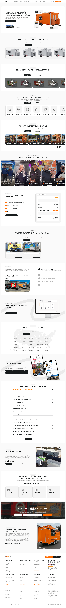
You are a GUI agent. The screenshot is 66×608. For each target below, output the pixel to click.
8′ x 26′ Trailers (8, 597)
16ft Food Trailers (8, 59)
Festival (8, 114)
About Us (7, 561)
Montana (15, 344)
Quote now (9, 543)
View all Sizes (7, 600)
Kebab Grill (36, 561)
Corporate (21, 561)
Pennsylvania (31, 347)
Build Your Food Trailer (10, 313)
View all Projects (36, 570)
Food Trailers (16, 1)
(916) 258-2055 (52, 590)
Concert (26, 114)
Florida (38, 338)
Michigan (23, 342)
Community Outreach (37, 583)
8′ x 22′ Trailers (7, 594)
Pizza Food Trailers (8, 578)
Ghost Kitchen (36, 578)
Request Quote (46, 514)
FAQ (6, 568)
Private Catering (36, 577)
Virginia (15, 350)
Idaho (23, 339)
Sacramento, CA (36, 592)
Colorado (15, 338)
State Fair (44, 114)
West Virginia (31, 350)
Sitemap (21, 568)
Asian (42, 143)
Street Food (35, 114)
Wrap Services (22, 564)
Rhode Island (39, 347)
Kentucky (23, 341)
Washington (24, 350)
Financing (25, 1)
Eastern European (23, 583)
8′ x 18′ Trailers (7, 591)
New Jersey (47, 344)
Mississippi (39, 342)
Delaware (31, 338)
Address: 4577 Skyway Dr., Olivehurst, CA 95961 (51, 593)
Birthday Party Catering (38, 581)
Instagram (10, 370)
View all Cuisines (36, 131)
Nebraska (23, 344)
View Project (18, 257)
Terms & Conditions (51, 577)
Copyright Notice (51, 583)
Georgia (46, 338)
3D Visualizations (23, 563)
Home (6, 5)
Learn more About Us (18, 463)
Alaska (23, 336)
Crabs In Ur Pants (37, 564)
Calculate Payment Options (11, 215)
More (44, 1)
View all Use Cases (37, 584)
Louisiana (31, 341)
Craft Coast (36, 568)
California (46, 336)
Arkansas (38, 336)
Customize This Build (10, 257)
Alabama (15, 336)
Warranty (49, 581)
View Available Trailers (36, 333)
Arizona (30, 336)
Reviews (6, 567)
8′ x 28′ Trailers (8, 598)
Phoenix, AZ (36, 595)
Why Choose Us (30, 1)
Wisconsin (39, 350)
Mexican (21, 577)
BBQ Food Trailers (8, 577)
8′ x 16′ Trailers (7, 590)
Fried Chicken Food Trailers (10, 583)
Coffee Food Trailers (8, 581)
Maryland (46, 341)
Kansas (15, 341)
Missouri (46, 342)
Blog (20, 567)
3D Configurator (58, 1)
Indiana (38, 339)
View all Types (7, 584)
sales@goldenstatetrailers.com (55, 591)
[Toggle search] (48, 1)
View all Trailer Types (36, 75)
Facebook (22, 370)
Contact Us (36, 1)
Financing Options (38, 514)
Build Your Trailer (36, 483)
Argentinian (32, 143)
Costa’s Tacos (36, 567)
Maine (38, 341)
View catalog (16, 543)
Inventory (7, 563)
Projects (20, 1)
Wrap (40, 1)
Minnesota (31, 342)
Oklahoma (16, 347)
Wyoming (46, 350)
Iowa (46, 339)
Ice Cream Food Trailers (9, 580)
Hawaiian (21, 578)
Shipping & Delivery (51, 578)
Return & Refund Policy (52, 580)
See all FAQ (36, 438)
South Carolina (47, 347)
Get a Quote (27, 75)
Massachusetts (16, 342)
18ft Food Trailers (24, 59)
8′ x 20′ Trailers (8, 593)
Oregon (23, 347)
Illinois (30, 339)
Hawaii (15, 339)
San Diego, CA (36, 594)
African (8, 143)
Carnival (17, 114)
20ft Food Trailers (40, 59)
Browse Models (18, 514)
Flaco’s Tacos (36, 563)
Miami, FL (35, 598)
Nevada (30, 344)
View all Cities (36, 599)
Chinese (21, 581)
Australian (56, 143)
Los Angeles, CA (36, 591)
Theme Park (53, 114)
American (20, 143)
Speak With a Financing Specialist (24, 215)
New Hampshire (40, 344)
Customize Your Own (27, 514)
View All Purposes (36, 102)
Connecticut (24, 338)
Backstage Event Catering (38, 580)
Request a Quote (52, 1)
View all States (22, 599)
